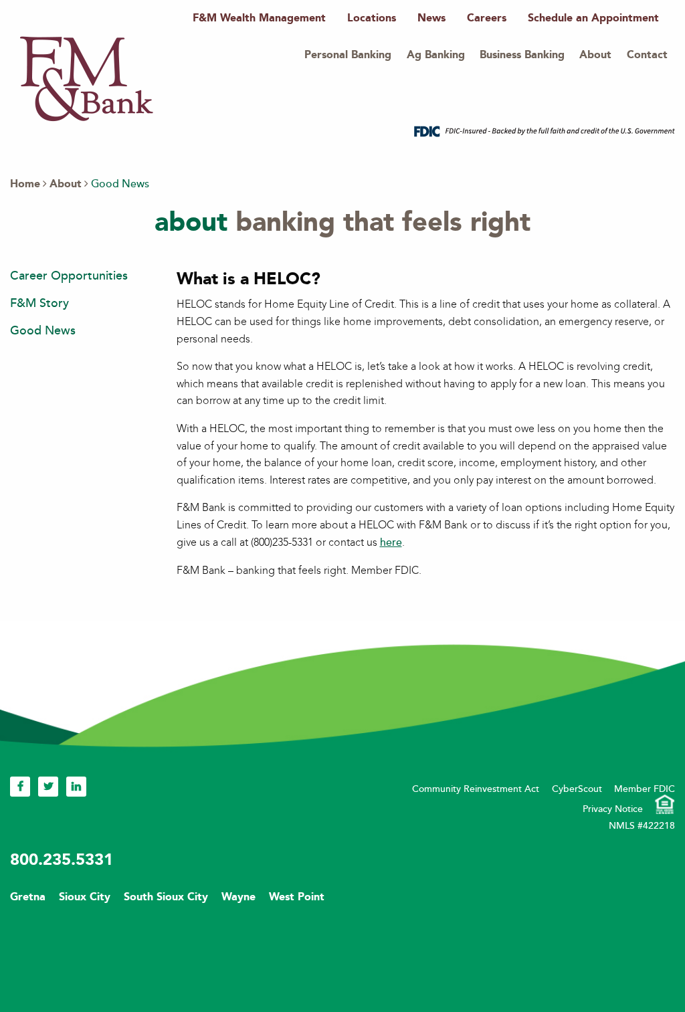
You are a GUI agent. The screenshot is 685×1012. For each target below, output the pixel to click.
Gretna (27, 896)
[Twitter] (48, 786)
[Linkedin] (76, 786)
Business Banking (522, 54)
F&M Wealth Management (259, 17)
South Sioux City (166, 896)
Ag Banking (436, 54)
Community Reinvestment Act (475, 789)
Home (25, 183)
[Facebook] (20, 786)
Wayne (238, 896)
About (595, 54)
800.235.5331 (61, 859)
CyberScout (577, 789)
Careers (486, 17)
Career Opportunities (69, 275)
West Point (296, 896)
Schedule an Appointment (593, 17)
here (391, 542)
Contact (647, 54)
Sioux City (84, 896)
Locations (371, 17)
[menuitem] (259, 18)
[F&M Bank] (86, 78)
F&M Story (39, 303)
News (431, 17)
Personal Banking (347, 54)
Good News (43, 330)
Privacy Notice (613, 809)
